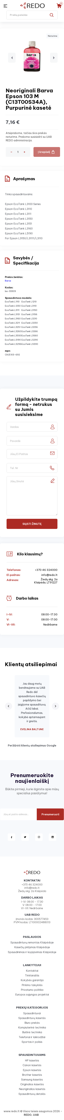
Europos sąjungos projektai (32, 994)
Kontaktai (32, 970)
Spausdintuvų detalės (32, 1094)
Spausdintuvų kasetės (32, 1018)
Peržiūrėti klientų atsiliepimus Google (32, 745)
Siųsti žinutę (32, 523)
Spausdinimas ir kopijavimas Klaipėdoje (32, 952)
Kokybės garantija (32, 980)
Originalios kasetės (32, 1084)
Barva (8, 280)
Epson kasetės (32, 1070)
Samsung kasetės (32, 1079)
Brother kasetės (32, 1074)
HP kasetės (32, 1060)
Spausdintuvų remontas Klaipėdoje (32, 942)
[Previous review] (8, 706)
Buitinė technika (32, 1032)
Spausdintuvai (32, 1013)
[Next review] (55, 706)
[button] (12, 58)
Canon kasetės (32, 1065)
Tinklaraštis (32, 975)
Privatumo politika (32, 989)
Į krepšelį (44, 152)
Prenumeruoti (50, 814)
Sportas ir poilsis (32, 1041)
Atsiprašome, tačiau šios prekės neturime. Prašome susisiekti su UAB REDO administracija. (29, 136)
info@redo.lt (49, 575)
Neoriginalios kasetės (32, 1089)
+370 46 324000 (46, 570)
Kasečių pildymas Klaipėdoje (32, 947)
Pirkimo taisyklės (32, 985)
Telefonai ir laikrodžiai (32, 1037)
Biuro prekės (32, 1022)
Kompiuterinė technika (32, 1027)
